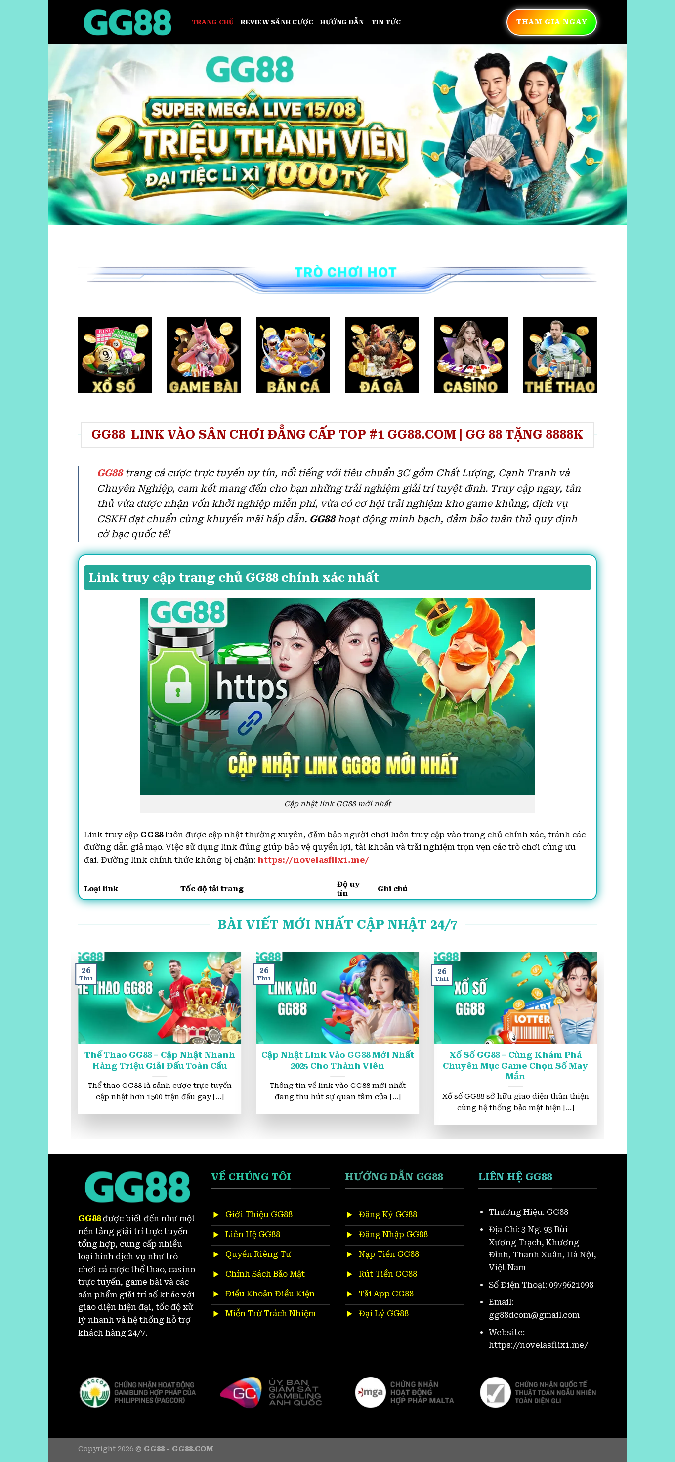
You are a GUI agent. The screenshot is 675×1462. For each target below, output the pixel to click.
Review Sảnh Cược (277, 22)
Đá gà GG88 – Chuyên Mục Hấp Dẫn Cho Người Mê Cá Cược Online (329, 1065)
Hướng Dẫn (342, 22)
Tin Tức (386, 22)
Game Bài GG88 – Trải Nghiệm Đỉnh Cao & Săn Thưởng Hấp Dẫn (507, 1060)
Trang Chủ (213, 22)
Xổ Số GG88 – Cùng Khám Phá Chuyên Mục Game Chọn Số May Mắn (151, 1065)
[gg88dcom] (127, 22)
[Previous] (73, 135)
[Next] (602, 135)
